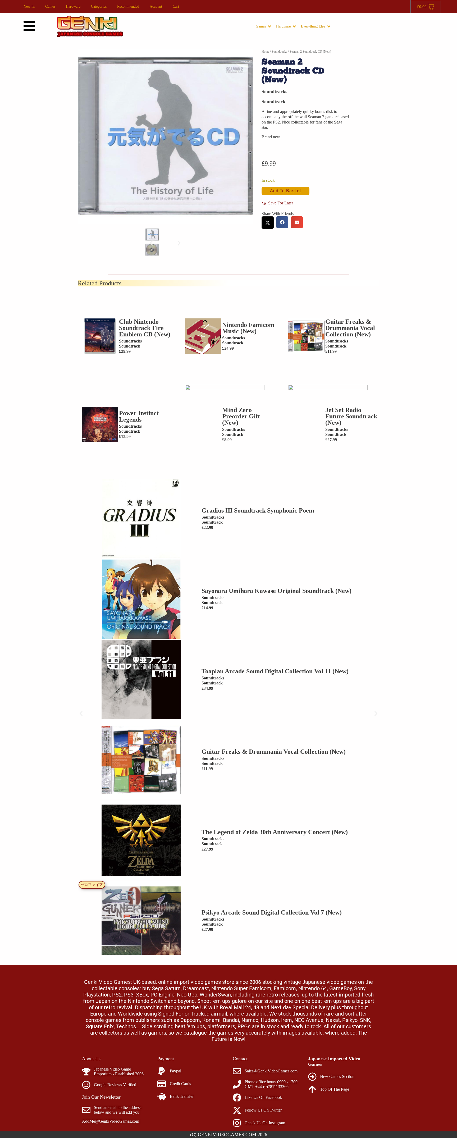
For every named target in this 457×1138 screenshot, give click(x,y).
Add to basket (285, 191)
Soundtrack (273, 101)
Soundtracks (279, 51)
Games (50, 6)
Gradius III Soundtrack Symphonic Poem (258, 510)
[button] (151, 243)
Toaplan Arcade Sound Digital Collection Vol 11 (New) (275, 671)
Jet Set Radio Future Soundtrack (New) (351, 416)
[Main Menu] (29, 26)
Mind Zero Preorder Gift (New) (241, 416)
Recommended (128, 6)
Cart (176, 6)
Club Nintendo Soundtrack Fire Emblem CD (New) (144, 328)
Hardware (73, 6)
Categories (99, 6)
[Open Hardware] (294, 26)
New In (29, 6)
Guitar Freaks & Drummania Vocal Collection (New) (350, 328)
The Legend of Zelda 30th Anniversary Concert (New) (275, 832)
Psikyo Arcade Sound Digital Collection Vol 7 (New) (272, 912)
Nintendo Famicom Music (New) (248, 328)
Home (265, 51)
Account (156, 6)
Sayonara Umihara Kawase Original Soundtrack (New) (276, 590)
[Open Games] (269, 26)
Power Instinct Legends (139, 416)
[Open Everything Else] (328, 26)
